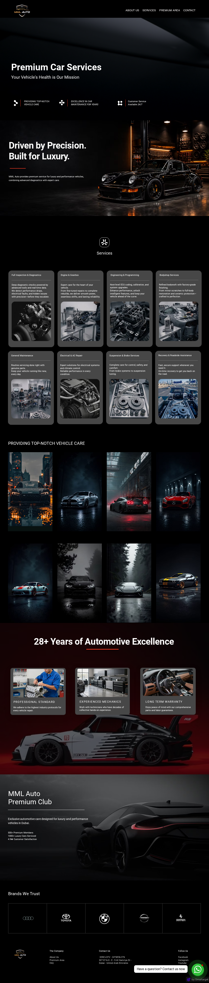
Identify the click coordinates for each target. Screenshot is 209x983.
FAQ (52, 963)
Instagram (183, 960)
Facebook (183, 957)
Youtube (182, 963)
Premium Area (57, 960)
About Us (54, 957)
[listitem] (30, 491)
